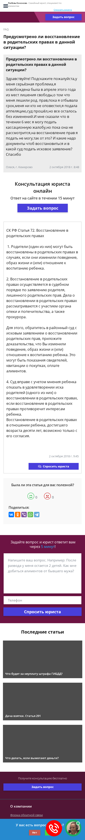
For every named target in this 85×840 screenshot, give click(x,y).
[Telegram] (36, 514)
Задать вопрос (63, 17)
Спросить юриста (63, 9)
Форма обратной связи (26, 815)
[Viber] (24, 514)
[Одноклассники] (17, 514)
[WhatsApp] (30, 514)
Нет (34, 832)
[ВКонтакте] (11, 514)
